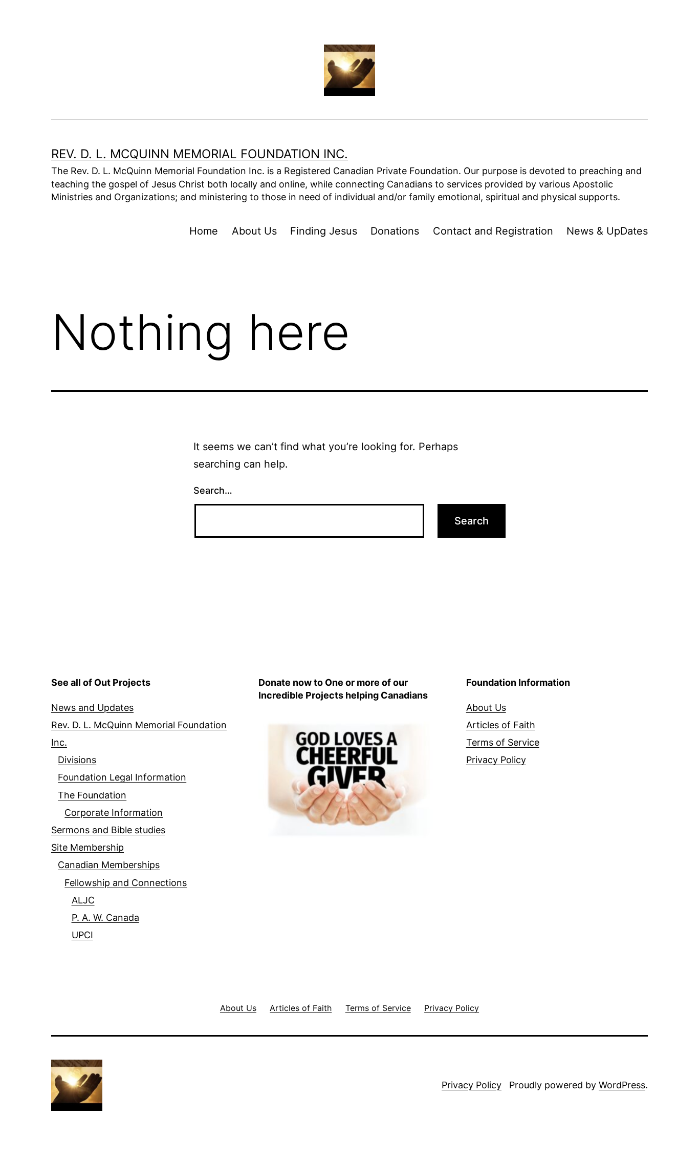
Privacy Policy (496, 759)
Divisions (77, 759)
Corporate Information (113, 812)
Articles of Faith (500, 725)
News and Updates (92, 707)
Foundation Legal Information (122, 777)
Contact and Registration (493, 231)
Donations (394, 231)
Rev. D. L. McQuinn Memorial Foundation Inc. (199, 153)
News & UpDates (607, 231)
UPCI (82, 935)
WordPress (622, 1085)
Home (203, 231)
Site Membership (87, 847)
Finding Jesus (323, 231)
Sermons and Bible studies (108, 830)
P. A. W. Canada (105, 917)
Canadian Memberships (109, 864)
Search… (212, 490)
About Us (254, 231)
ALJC (83, 900)
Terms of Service (502, 742)
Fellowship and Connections (125, 882)
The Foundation (92, 795)
